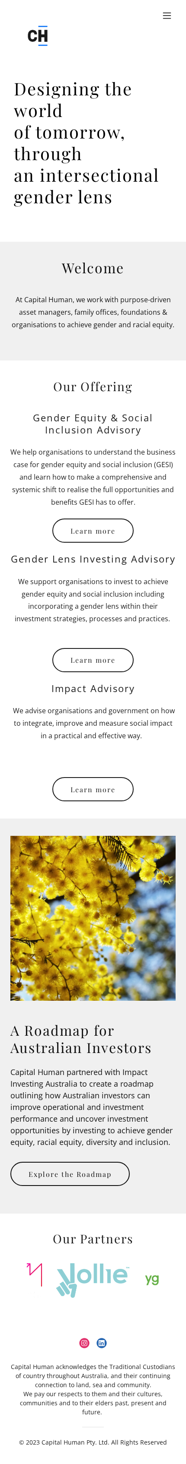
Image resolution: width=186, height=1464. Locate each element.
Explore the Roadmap (70, 1174)
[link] (37, 15)
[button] (167, 15)
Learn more (93, 530)
